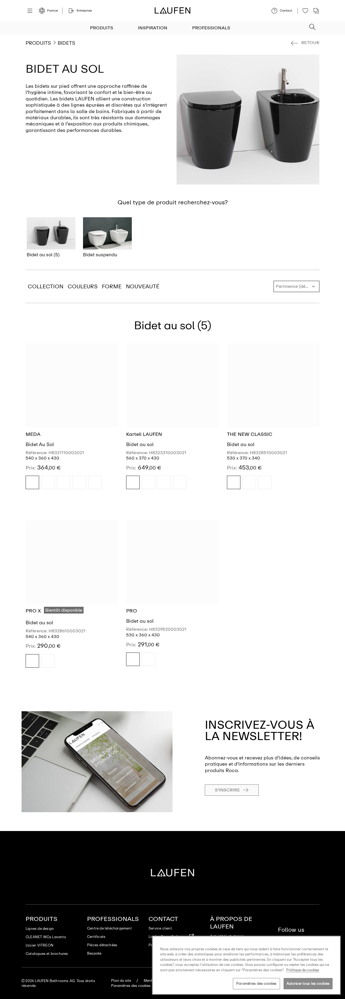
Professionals (211, 27)
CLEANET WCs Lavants (46, 937)
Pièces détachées (102, 945)
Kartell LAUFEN (144, 434)
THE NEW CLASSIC (249, 434)
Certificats (96, 937)
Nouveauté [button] (142, 286)
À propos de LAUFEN (231, 922)
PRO (131, 611)
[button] (312, 25)
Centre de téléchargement (109, 928)
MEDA (33, 434)
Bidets (66, 43)
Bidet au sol (140, 444)
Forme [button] (112, 286)
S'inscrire (227, 790)
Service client (160, 928)
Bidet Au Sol (40, 444)
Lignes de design (40, 929)
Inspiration (152, 27)
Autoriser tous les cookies (308, 984)
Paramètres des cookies (256, 984)
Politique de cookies (302, 970)
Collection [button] (45, 286)
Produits (101, 27)
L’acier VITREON (39, 945)
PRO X (33, 611)
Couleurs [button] (83, 286)
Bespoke (94, 953)
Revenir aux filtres (333, 931)
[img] (32, 482)
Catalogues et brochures (47, 954)
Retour (310, 42)
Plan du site (121, 981)
